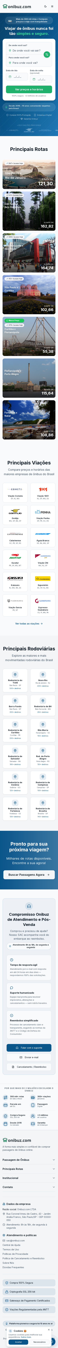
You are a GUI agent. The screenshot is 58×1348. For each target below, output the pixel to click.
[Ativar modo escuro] (45, 6)
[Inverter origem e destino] (47, 54)
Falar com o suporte (31, 1047)
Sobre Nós (8, 1262)
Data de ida (11, 70)
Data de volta (36, 71)
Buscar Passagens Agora (26, 874)
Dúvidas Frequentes (13, 1267)
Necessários (40, 1342)
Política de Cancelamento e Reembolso (23, 1258)
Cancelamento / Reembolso (31, 1066)
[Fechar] (49, 1329)
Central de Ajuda (11, 1245)
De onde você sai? (18, 45)
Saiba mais (26, 1337)
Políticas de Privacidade (15, 1254)
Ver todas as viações (27, 623)
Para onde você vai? (19, 57)
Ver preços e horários (29, 89)
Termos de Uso (11, 1249)
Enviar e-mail (31, 1057)
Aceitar (18, 1342)
